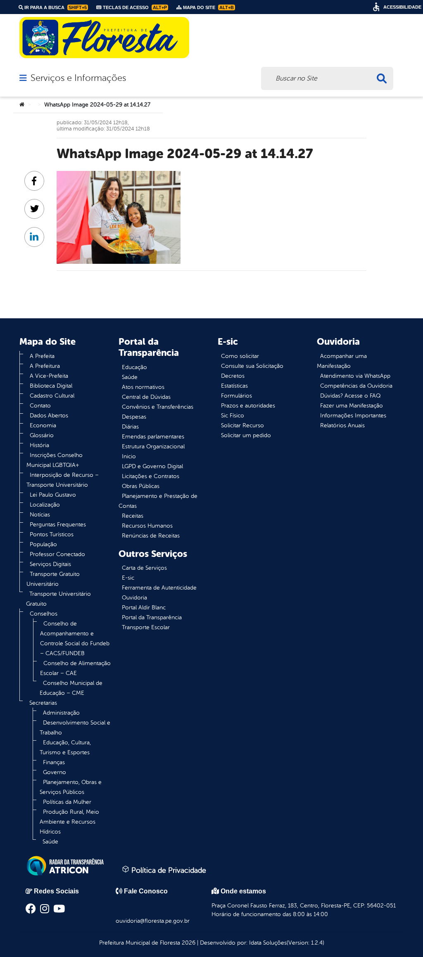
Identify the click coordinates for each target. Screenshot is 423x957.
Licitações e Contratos (150, 476)
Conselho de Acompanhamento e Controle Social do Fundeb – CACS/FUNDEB (74, 638)
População (43, 544)
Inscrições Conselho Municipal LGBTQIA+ (54, 460)
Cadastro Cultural (52, 396)
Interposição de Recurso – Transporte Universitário (62, 480)
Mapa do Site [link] (208, 7)
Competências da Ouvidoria (356, 386)
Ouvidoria (134, 598)
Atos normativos (143, 387)
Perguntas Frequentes (58, 524)
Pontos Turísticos (52, 534)
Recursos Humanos (147, 526)
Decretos (233, 376)
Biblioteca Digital (51, 386)
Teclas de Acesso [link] (134, 7)
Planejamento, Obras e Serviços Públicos (71, 787)
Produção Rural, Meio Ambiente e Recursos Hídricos (69, 822)
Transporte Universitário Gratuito (58, 599)
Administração (61, 713)
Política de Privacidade (167, 870)
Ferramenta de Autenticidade (159, 588)
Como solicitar (240, 356)
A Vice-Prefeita (49, 376)
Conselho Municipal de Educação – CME (71, 688)
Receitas (132, 516)
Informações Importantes (353, 415)
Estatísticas (234, 386)
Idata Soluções (268, 943)
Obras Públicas (140, 486)
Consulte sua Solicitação (252, 366)
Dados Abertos (49, 415)
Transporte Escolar (146, 627)
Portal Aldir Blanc (144, 607)
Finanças (54, 762)
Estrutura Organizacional (153, 446)
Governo (54, 772)
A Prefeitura (45, 366)
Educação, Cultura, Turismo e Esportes (65, 747)
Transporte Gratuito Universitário (53, 579)
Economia (43, 425)
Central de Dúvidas (146, 397)
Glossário (42, 435)
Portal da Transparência (152, 617)
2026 (187, 943)
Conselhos (43, 614)
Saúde (50, 842)
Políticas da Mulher (67, 802)
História (39, 445)
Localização (45, 505)
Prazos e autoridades (248, 406)
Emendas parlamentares (153, 436)
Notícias (40, 515)
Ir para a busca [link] (55, 7)
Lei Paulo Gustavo (53, 495)
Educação (134, 367)
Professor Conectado (57, 554)
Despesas (134, 417)
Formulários (236, 396)
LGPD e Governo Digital (152, 466)
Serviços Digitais (50, 564)
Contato (40, 406)
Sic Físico (232, 415)
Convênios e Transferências (157, 407)
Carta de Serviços (144, 568)
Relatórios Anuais (342, 425)
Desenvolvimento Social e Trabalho (75, 728)
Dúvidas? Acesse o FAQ (350, 396)
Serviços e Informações (78, 78)
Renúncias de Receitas (151, 536)
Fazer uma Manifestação (351, 406)
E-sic (128, 578)
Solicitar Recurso (242, 425)
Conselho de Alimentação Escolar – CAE (75, 668)
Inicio (129, 456)
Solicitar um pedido (246, 435)
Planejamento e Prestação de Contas (158, 501)
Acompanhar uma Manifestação (342, 361)
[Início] (21, 105)
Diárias (130, 427)
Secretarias (43, 703)
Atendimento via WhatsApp (355, 376)
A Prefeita (42, 356)
